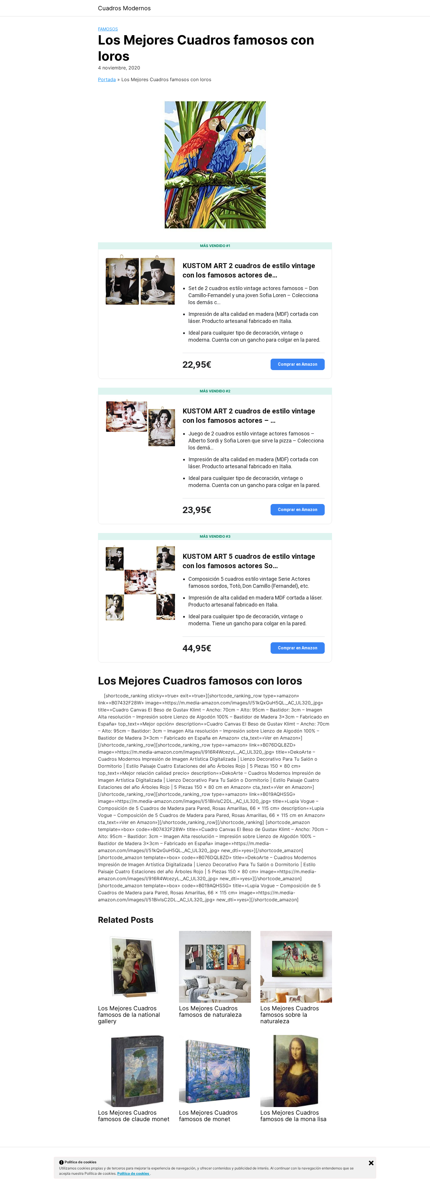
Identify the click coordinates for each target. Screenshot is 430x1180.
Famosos (108, 28)
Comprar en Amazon (297, 364)
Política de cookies (133, 1173)
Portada (107, 79)
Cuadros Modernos (124, 8)
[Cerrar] (371, 1163)
